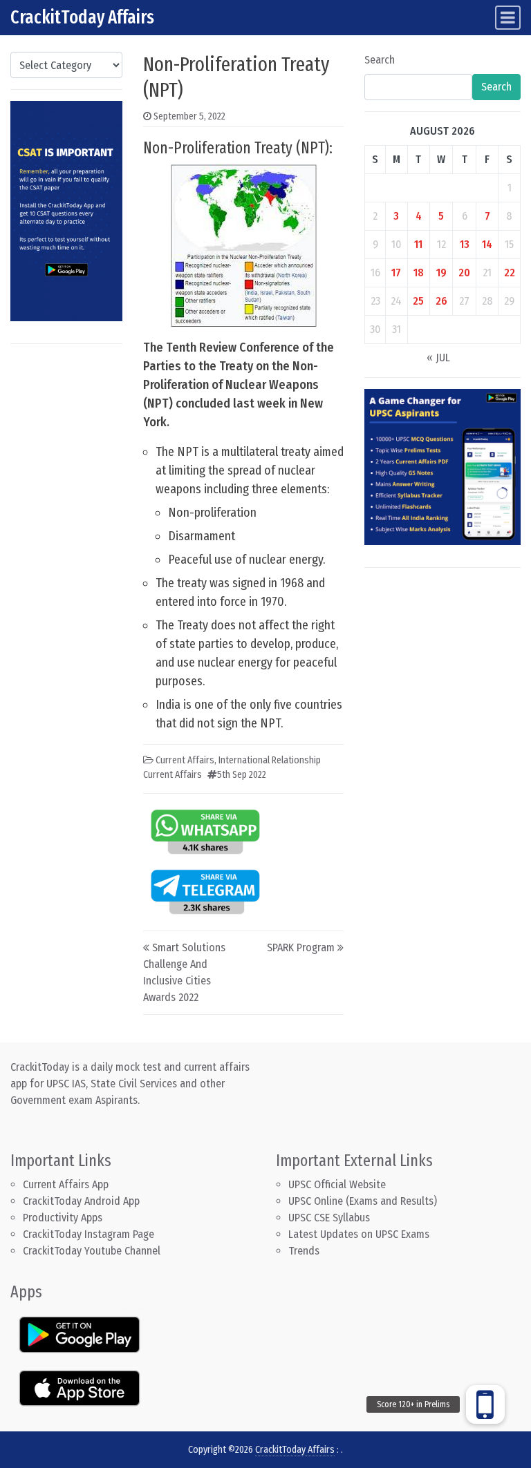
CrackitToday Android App (81, 1201)
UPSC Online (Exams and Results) (362, 1201)
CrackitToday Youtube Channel (91, 1250)
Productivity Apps (62, 1217)
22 (509, 272)
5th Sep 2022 (241, 775)
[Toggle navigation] (508, 18)
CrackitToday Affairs (82, 17)
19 (441, 272)
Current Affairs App (66, 1184)
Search (379, 59)
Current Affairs (185, 760)
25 (418, 300)
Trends (303, 1250)
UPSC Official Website (337, 1184)
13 (464, 244)
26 (441, 300)
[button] (485, 1404)
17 (396, 272)
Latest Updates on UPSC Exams (358, 1234)
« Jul (438, 357)
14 (487, 244)
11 (418, 244)
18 (418, 272)
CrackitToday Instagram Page (88, 1234)
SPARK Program (301, 947)
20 (464, 272)
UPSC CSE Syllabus (330, 1217)
